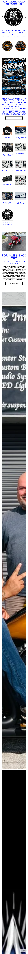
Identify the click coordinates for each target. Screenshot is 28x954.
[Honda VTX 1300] (7, 164)
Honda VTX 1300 (7, 170)
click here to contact (14, 283)
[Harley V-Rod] (20, 147)
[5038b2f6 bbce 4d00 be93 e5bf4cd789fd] (7, 46)
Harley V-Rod (20, 153)
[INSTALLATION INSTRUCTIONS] (7, 215)
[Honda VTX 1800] (20, 164)
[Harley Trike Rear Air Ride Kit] (7, 147)
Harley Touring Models (20, 137)
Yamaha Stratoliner (21, 203)
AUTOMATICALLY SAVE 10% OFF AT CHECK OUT (14, 3)
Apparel (7, 137)
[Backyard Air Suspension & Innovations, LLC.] (13, 17)
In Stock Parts (7, 184)
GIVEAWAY (14, 118)
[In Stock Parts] (7, 178)
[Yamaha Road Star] (7, 196)
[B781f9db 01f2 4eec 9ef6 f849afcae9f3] (14, 76)
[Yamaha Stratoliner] (20, 196)
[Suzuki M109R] (20, 180)
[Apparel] (7, 130)
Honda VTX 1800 (21, 170)
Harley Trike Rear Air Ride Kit (7, 154)
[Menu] (2, 17)
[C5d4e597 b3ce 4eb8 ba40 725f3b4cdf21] (20, 46)
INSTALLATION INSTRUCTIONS (7, 223)
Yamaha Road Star (7, 203)
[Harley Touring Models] (20, 130)
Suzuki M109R (20, 187)
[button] (25, 17)
